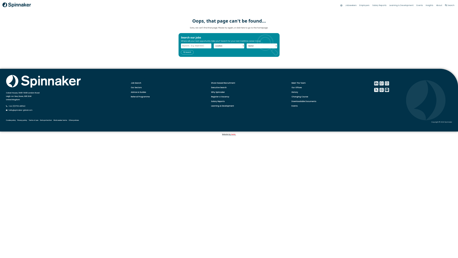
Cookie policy (11, 120)
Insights (429, 5)
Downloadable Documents (303, 101)
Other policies (74, 120)
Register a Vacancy (220, 96)
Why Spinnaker (218, 92)
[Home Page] (341, 5)
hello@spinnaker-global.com (20, 110)
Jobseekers (351, 5)
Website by (229, 134)
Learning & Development (401, 5)
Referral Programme (140, 96)
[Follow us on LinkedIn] (376, 83)
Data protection (46, 120)
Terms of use (33, 120)
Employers (364, 5)
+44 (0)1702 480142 (16, 106)
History (294, 92)
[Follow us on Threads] (382, 90)
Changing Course (299, 96)
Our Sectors (136, 87)
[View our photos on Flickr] (387, 90)
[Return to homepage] (16, 5)
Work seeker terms (60, 120)
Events (419, 5)
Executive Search (219, 87)
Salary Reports (379, 5)
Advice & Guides (138, 92)
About (439, 5)
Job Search (136, 83)
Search (188, 52)
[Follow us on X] (376, 90)
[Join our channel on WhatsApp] (382, 83)
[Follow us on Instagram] (387, 83)
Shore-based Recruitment (223, 83)
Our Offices (296, 87)
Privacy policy (22, 120)
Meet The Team (298, 83)
